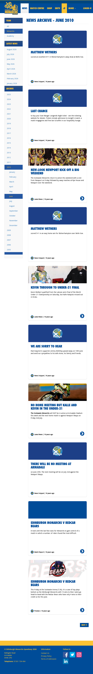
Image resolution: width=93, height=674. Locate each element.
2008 (9, 235)
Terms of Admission (48, 659)
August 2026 (11, 49)
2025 (9, 94)
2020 (9, 119)
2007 (9, 240)
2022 (9, 109)
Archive (10, 88)
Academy (10, 36)
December (13, 225)
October (12, 216)
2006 (9, 245)
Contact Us (45, 653)
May (10, 191)
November (13, 220)
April (11, 186)
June (11, 196)
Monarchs (10, 31)
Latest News (11, 43)
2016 (9, 138)
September (13, 211)
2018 (9, 128)
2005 (9, 249)
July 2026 (10, 54)
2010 (9, 167)
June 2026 (11, 59)
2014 (9, 148)
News (24, 8)
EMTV (57, 8)
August (12, 206)
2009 (9, 230)
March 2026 (11, 74)
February (12, 177)
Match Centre (37, 8)
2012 (9, 157)
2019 (9, 123)
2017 (9, 133)
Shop (49, 8)
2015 (9, 143)
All (8, 26)
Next (83, 625)
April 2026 (11, 69)
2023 (9, 104)
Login (86, 8)
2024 (9, 99)
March (11, 182)
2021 (9, 114)
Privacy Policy (46, 656)
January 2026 (12, 83)
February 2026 (12, 78)
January (12, 172)
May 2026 (10, 64)
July (10, 201)
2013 (9, 152)
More (71, 8)
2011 (9, 162)
